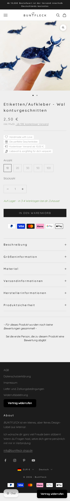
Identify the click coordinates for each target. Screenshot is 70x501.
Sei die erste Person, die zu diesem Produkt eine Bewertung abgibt (35, 338)
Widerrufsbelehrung (16, 395)
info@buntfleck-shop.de (18, 450)
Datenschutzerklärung (17, 376)
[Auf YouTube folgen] (33, 460)
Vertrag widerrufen (20, 403)
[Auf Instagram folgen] (15, 460)
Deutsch (44, 469)
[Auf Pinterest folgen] (24, 460)
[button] (35, 338)
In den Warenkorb (35, 213)
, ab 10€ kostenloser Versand (32, 124)
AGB (6, 370)
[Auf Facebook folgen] (5, 460)
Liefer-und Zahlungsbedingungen (24, 389)
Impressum (10, 382)
